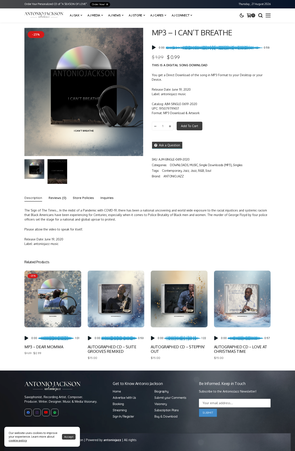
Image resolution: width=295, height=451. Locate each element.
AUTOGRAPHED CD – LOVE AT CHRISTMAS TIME (240, 349)
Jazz (193, 171)
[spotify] (55, 412)
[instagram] (37, 412)
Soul (208, 171)
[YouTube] (46, 412)
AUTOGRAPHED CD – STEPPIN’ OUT (178, 349)
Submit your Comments (170, 398)
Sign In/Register (123, 416)
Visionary (160, 404)
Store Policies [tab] (83, 198)
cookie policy (18, 440)
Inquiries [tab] (107, 198)
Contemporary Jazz (175, 171)
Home (117, 391)
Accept (68, 436)
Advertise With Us (124, 398)
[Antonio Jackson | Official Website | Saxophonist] (43, 15)
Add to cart (189, 126)
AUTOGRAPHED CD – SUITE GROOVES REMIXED (112, 349)
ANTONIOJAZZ (173, 176)
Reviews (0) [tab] (57, 198)
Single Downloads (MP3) (215, 165)
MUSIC (194, 165)
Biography (161, 391)
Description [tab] (33, 198)
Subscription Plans (166, 410)
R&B (201, 171)
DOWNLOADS (179, 165)
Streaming (120, 410)
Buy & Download (165, 416)
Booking (118, 404)
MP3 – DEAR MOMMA (43, 346)
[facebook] (28, 412)
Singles (237, 165)
